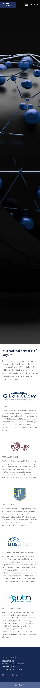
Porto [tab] (12, 657)
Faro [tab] (18, 657)
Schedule (21, 685)
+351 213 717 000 (7, 661)
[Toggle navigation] (26, 4)
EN (35, 4)
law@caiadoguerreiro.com (12, 664)
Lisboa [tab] (4, 657)
